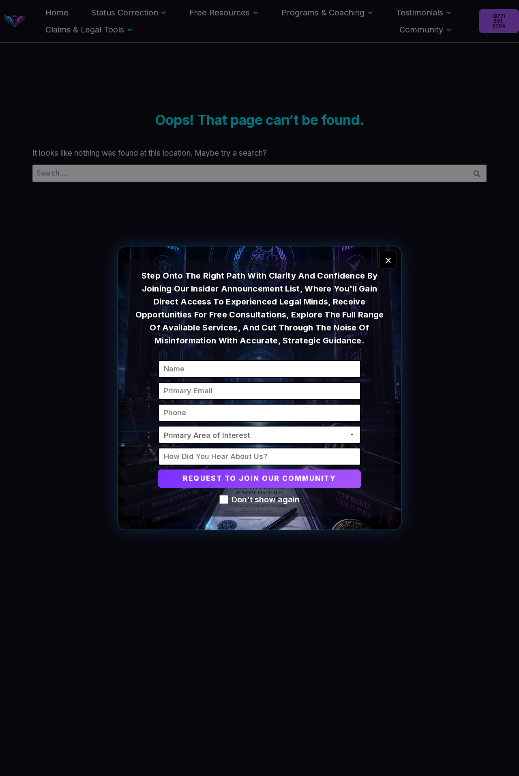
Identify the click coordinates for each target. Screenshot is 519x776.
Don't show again (266, 499)
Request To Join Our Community (259, 478)
